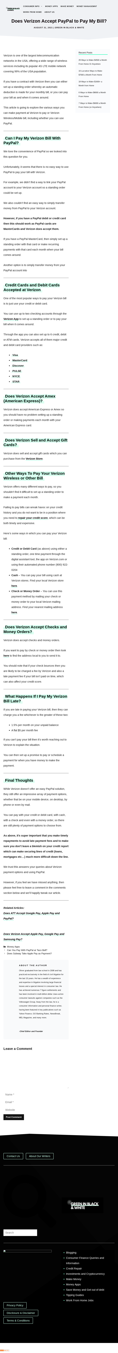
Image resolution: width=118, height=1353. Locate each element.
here (14, 585)
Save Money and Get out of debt (85, 1289)
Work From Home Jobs (80, 1300)
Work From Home (32, 12)
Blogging (71, 1252)
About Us (49, 12)
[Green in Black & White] (12, 9)
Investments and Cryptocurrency (85, 1273)
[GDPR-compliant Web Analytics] (4, 1350)
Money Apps (51, 6)
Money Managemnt (87, 6)
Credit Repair (74, 1268)
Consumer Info (31, 6)
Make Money (67, 6)
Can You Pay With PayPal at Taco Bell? (27, 950)
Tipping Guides (75, 1295)
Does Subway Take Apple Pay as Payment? (29, 953)
